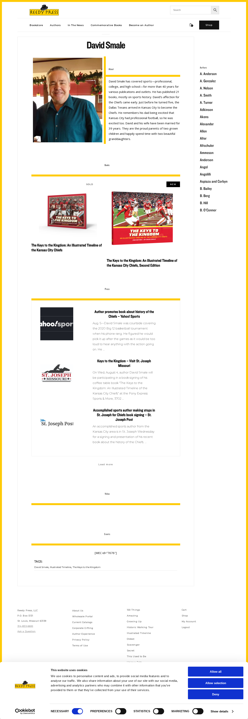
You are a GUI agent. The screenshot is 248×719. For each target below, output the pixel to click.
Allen (203, 131)
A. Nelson (206, 88)
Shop (185, 615)
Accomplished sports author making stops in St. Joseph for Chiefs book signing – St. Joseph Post (124, 415)
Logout (186, 627)
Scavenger (133, 644)
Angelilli (205, 174)
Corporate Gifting (82, 628)
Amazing (132, 615)
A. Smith (206, 95)
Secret (131, 650)
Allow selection (215, 683)
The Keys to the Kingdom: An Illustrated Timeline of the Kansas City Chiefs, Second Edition (142, 263)
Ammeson (207, 152)
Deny (215, 694)
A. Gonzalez (208, 81)
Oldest (131, 639)
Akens (204, 116)
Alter (203, 138)
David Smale (41, 567)
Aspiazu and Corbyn (213, 181)
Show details (219, 711)
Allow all (215, 671)
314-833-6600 (25, 626)
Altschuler (207, 145)
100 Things (133, 609)
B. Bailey (206, 188)
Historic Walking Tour (140, 627)
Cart (184, 609)
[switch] (120, 711)
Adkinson (206, 109)
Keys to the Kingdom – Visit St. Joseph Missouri (124, 363)
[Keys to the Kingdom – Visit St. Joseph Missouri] (56, 373)
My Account (189, 621)
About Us (78, 610)
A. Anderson (208, 73)
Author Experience (83, 634)
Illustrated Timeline (60, 567)
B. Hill (204, 202)
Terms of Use (80, 645)
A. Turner (206, 102)
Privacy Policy (81, 639)
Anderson (206, 159)
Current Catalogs (82, 622)
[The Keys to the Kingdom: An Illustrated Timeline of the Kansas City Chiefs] (68, 210)
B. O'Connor (208, 210)
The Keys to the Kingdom (87, 567)
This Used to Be (136, 656)
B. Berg (205, 195)
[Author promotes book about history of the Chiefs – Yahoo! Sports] (56, 323)
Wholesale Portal (82, 616)
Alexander (207, 124)
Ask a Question (26, 631)
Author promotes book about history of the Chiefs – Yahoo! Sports (124, 314)
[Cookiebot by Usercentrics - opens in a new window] (25, 711)
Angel (204, 167)
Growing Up (134, 621)
